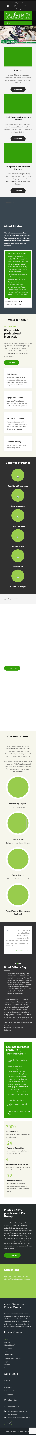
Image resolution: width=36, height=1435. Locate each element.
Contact (6, 1368)
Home (6, 1339)
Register (7, 1364)
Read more (12, 363)
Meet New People (18, 586)
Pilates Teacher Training (12, 1358)
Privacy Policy (8, 1387)
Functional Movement (18, 486)
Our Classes (8, 1349)
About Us (18, 70)
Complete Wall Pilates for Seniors (18, 167)
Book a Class (8, 1355)
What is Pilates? (9, 1345)
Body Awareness (18, 506)
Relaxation (18, 566)
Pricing (6, 1351)
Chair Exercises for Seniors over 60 (18, 118)
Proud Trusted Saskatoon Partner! (18, 912)
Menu (8, 23)
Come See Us (18, 875)
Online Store (8, 1394)
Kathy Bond (18, 839)
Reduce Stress (18, 546)
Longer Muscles (18, 526)
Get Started (12, 1255)
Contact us (12, 668)
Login (6, 1362)
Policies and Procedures (12, 1391)
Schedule (7, 1380)
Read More (18, 89)
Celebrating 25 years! (18, 803)
